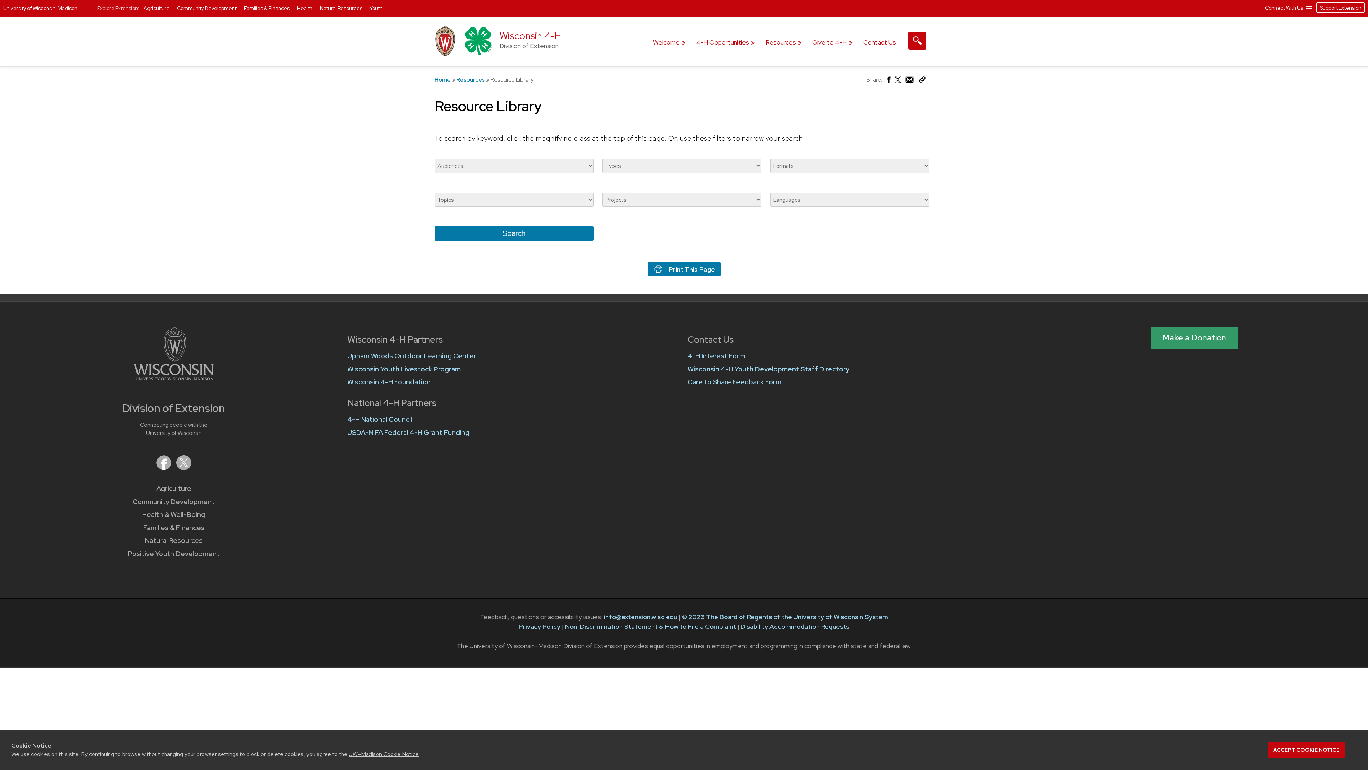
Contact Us (879, 42)
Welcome (666, 42)
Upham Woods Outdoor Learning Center (411, 355)
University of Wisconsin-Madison (40, 8)
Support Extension (1340, 8)
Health (305, 8)
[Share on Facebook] (888, 81)
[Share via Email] (909, 81)
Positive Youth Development (174, 553)
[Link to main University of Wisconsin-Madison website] (174, 378)
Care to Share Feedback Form (734, 382)
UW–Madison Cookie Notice (384, 754)
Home (443, 79)
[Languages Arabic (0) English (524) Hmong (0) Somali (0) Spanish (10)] (849, 199)
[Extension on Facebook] (164, 467)
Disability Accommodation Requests (795, 626)
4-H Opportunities (722, 42)
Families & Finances (173, 527)
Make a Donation (1194, 337)
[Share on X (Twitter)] (898, 82)
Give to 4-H (829, 42)
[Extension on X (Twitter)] (183, 467)
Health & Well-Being (173, 514)
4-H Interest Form (716, 355)
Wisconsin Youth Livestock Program (404, 369)
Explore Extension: (118, 8)
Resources (781, 42)
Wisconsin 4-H (530, 36)
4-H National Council (379, 419)
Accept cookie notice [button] (1306, 750)
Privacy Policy (539, 626)
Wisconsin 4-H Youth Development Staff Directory (768, 369)
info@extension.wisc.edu (640, 617)
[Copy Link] (922, 81)
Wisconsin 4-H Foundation (389, 382)
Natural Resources (174, 540)
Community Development (174, 501)
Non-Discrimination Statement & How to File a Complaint (650, 626)
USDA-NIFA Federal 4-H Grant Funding (408, 432)
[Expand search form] (917, 41)
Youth (376, 8)
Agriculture (173, 488)
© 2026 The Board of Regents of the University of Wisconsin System (785, 617)
